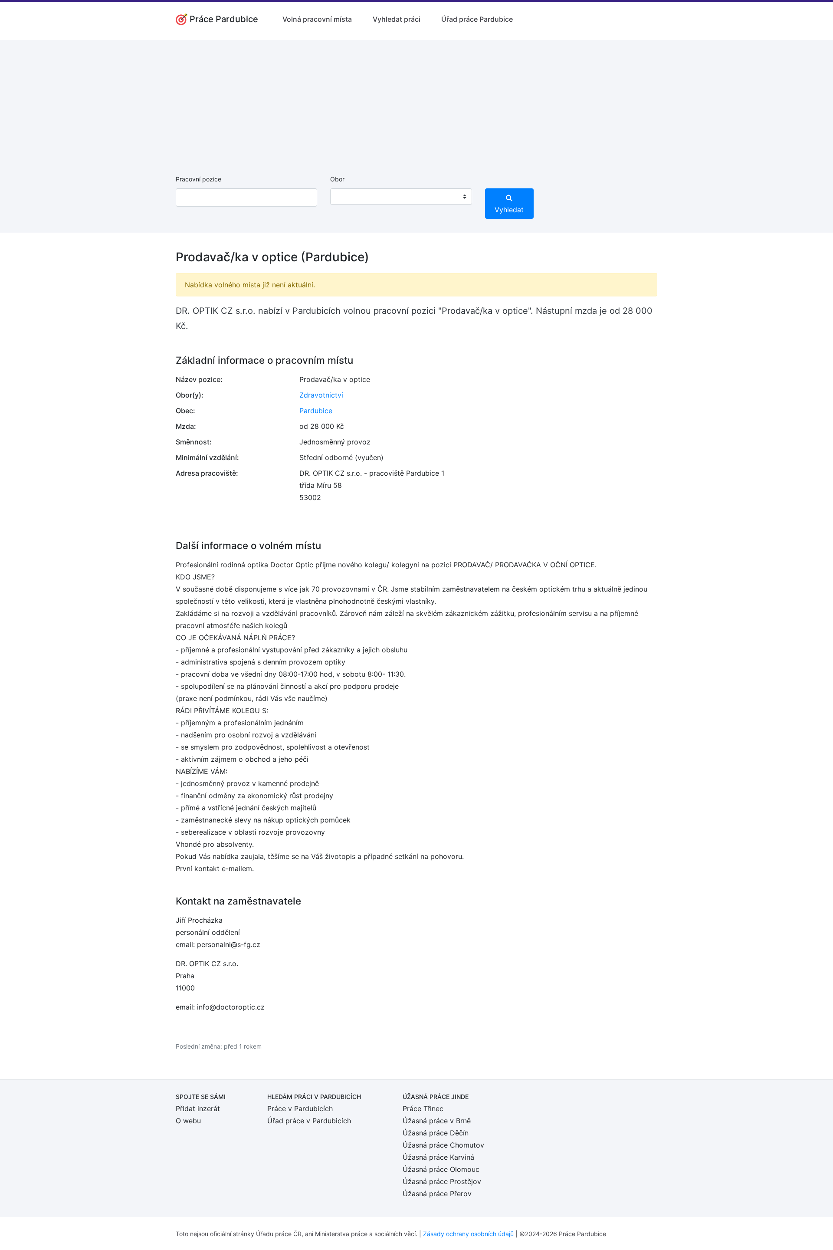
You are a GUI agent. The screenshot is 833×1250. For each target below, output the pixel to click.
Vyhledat (509, 209)
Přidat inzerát (198, 1108)
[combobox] (401, 196)
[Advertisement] (416, 100)
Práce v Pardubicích (300, 1108)
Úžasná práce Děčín (436, 1132)
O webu (188, 1120)
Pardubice (315, 410)
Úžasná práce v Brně (437, 1120)
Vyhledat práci (396, 19)
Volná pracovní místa (317, 19)
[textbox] (348, 196)
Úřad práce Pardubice (477, 19)
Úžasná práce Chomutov (443, 1145)
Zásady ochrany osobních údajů (468, 1233)
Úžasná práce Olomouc (441, 1169)
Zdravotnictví (321, 395)
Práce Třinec (423, 1108)
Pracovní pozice (198, 179)
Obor (337, 179)
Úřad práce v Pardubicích (309, 1120)
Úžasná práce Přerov (437, 1193)
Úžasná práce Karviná (438, 1157)
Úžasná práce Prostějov (442, 1181)
